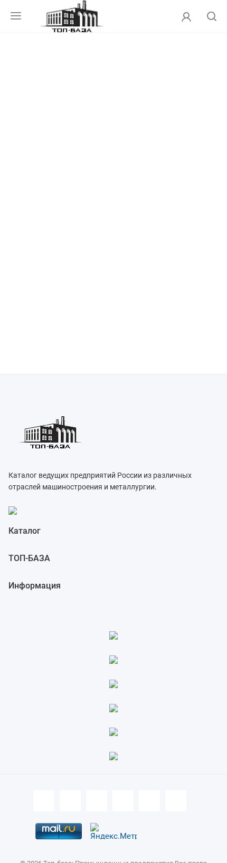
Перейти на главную (114, 214)
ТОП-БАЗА (29, 558)
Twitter (96, 800)
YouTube (149, 800)
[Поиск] (211, 17)
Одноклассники (175, 800)
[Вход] (186, 16)
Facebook (43, 800)
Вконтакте (70, 800)
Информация (34, 586)
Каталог (24, 531)
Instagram (123, 800)
